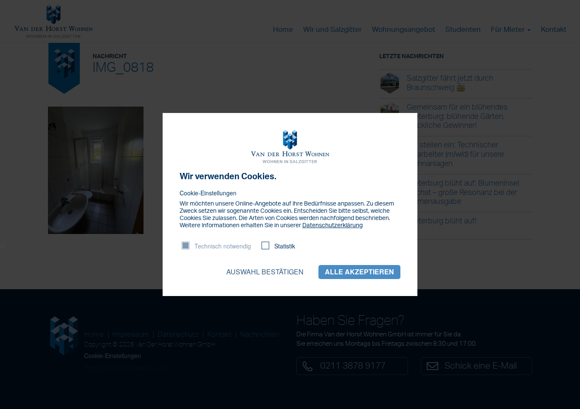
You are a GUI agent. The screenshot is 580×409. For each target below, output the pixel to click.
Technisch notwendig (222, 246)
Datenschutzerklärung (332, 225)
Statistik (284, 246)
